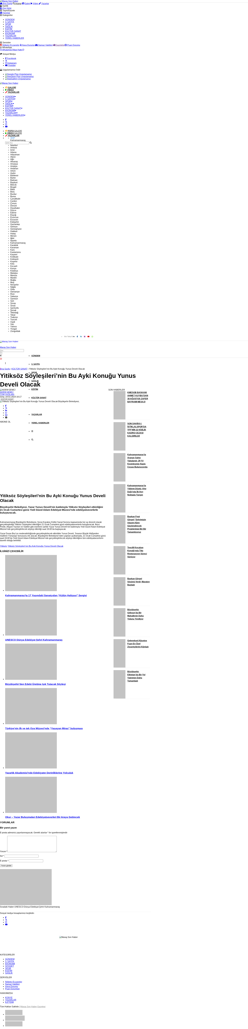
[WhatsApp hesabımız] (92, 336)
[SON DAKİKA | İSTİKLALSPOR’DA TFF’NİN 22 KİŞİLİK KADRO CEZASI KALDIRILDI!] (119, 450)
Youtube (11, 65)
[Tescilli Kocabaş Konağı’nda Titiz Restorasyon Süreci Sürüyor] (119, 574)
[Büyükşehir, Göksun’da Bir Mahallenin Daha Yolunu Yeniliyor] (119, 636)
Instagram (12, 63)
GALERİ (15, 131)
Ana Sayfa (7, 3)
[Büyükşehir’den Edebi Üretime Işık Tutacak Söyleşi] (55, 662)
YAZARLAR (10, 36)
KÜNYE (9, 997)
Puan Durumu (73, 45)
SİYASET (9, 966)
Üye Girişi (6, 8)
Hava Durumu (28, 45)
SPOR (8, 24)
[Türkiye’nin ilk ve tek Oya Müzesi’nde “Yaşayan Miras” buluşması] (55, 706)
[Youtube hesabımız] (6, 126)
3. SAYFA (9, 22)
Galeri (27, 3)
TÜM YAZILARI (7, 394)
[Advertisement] (19, 452)
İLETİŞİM (9, 1002)
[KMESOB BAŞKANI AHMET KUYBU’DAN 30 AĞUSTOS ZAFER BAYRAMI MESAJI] (119, 419)
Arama (18, 3)
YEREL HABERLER (14, 38)
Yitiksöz (3, 546)
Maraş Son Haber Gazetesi (33, 1007)
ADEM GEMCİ (6, 392)
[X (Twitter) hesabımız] (6, 61)
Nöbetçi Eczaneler (11, 45)
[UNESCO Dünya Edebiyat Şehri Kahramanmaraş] (55, 617)
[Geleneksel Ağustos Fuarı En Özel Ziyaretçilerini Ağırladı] (119, 667)
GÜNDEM (9, 19)
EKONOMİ (10, 33)
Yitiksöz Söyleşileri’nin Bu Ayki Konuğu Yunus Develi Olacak (35, 546)
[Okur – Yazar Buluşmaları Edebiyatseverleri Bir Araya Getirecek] (55, 795)
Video (35, 3)
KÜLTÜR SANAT (13, 31)
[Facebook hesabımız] (5, 120)
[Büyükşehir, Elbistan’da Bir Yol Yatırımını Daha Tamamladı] (119, 698)
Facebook (11, 58)
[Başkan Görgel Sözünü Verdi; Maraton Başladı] (119, 605)
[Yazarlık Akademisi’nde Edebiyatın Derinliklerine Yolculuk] (55, 750)
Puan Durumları (12, 989)
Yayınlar (6, 13)
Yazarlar (45, 3)
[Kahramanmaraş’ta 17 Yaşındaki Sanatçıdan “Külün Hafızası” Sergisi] (55, 573)
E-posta (4, 861)
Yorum (3, 851)
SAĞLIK (9, 26)
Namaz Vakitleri (45, 45)
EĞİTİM (8, 29)
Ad (2, 856)
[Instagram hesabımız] (6, 124)
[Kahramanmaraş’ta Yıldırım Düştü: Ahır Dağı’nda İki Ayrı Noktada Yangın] (119, 512)
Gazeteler (60, 45)
